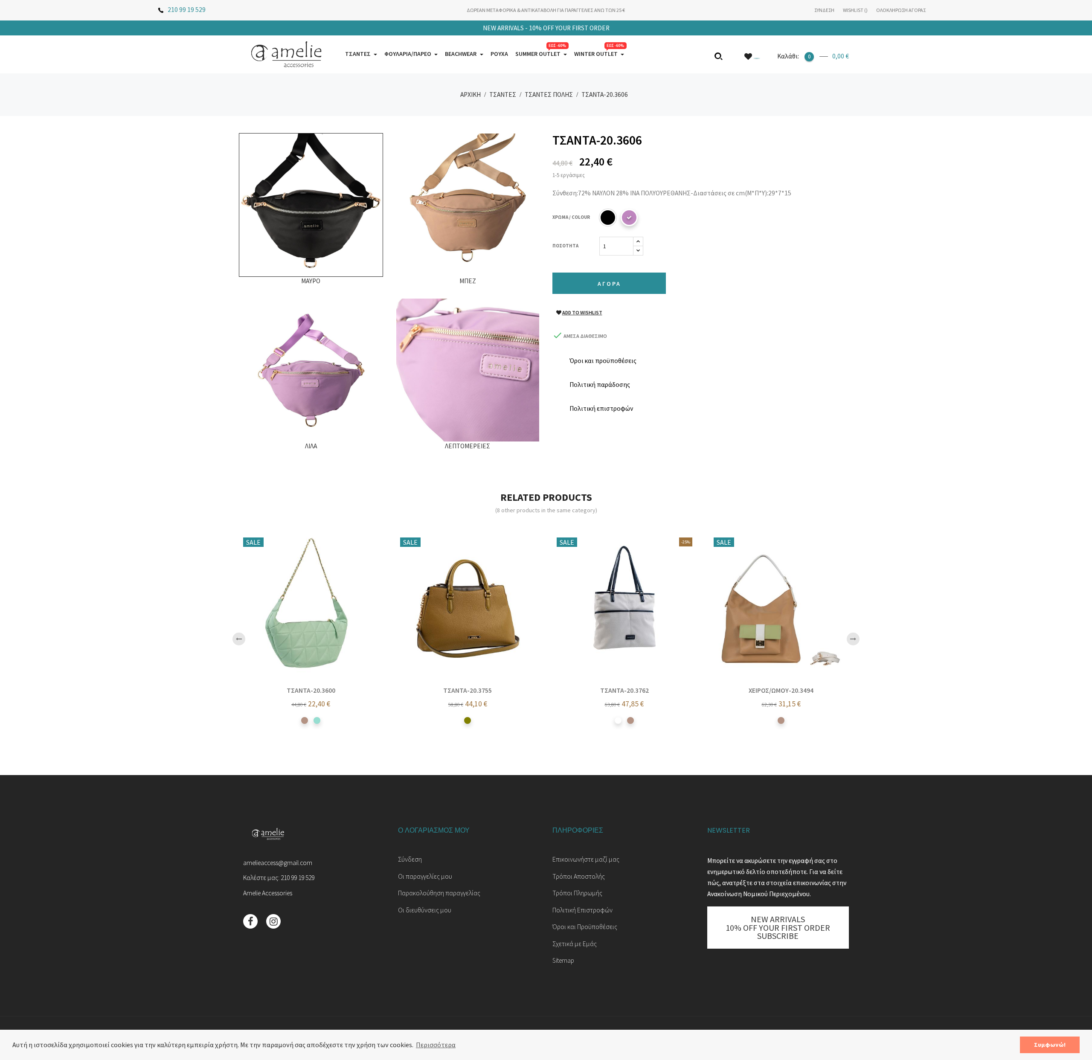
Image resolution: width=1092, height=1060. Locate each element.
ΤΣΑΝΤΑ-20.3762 (624, 690)
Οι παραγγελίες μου (425, 876)
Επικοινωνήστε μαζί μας (585, 859)
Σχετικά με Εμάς (574, 944)
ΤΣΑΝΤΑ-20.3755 (467, 690)
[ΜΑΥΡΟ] (607, 217)
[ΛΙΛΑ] (629, 217)
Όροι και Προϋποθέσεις (584, 927)
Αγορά (609, 284)
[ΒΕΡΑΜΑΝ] (317, 720)
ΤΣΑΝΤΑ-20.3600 (311, 690)
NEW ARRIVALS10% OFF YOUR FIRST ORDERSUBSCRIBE (778, 927)
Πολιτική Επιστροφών (582, 910)
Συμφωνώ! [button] (1050, 1044)
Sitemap (563, 960)
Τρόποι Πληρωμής (577, 893)
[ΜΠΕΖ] (304, 720)
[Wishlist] (752, 56)
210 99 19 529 (187, 10)
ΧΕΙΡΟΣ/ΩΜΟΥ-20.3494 (781, 690)
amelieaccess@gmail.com (277, 863)
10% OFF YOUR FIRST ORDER (546, 28)
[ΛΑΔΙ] (467, 720)
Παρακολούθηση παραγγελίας (439, 893)
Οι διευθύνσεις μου (424, 910)
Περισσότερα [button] (436, 1044)
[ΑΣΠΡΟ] (618, 720)
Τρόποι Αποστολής (578, 876)
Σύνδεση (410, 859)
